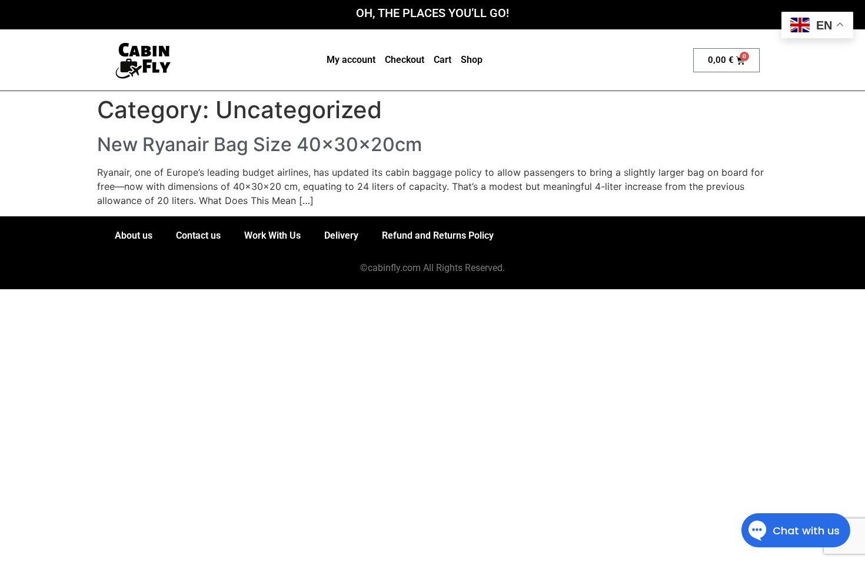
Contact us (198, 235)
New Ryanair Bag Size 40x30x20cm (259, 144)
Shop (472, 59)
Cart (442, 59)
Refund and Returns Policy (438, 235)
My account (351, 59)
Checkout (404, 59)
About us (133, 235)
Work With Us (272, 235)
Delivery (341, 235)
